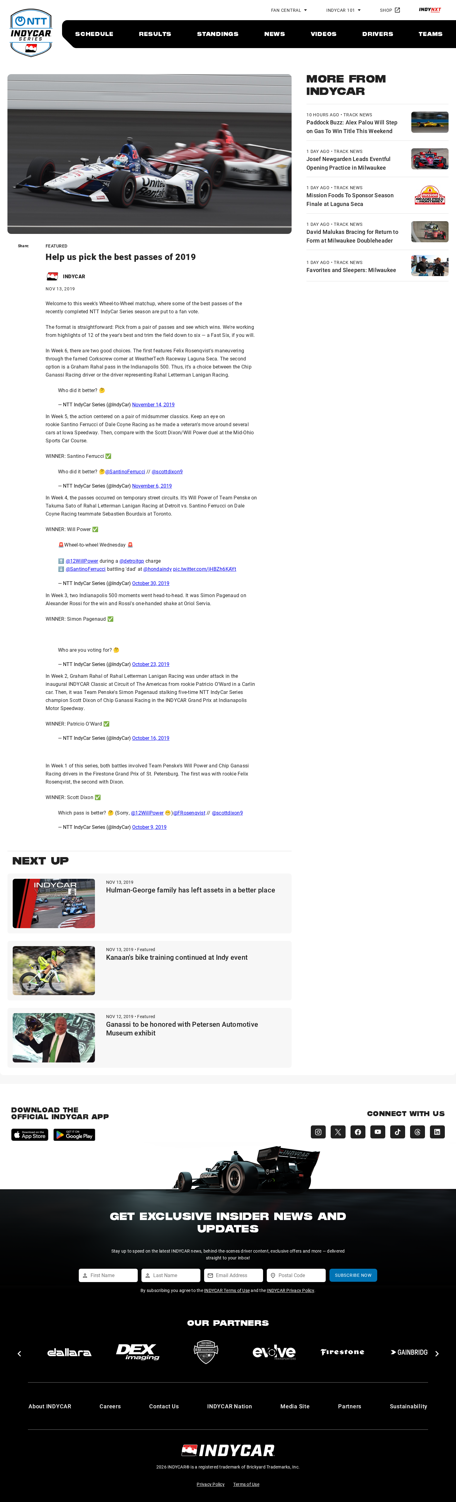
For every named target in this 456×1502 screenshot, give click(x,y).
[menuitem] (94, 34)
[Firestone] (342, 1352)
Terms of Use (246, 1484)
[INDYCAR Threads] (417, 1131)
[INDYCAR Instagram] (318, 1131)
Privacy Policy (211, 1484)
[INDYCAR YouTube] (377, 1131)
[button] (19, 1353)
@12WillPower (82, 560)
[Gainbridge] (410, 1352)
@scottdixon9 (167, 471)
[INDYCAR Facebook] (358, 1131)
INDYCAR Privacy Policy (290, 1290)
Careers (110, 1406)
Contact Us (164, 1406)
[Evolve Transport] (274, 1352)
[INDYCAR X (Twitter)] (338, 1131)
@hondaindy (157, 568)
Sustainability (409, 1406)
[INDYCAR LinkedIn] (437, 1131)
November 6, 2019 (152, 485)
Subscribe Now (353, 1275)
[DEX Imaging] (137, 1352)
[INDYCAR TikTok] (397, 1131)
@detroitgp (131, 560)
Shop (386, 10)
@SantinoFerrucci (125, 471)
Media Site (295, 1406)
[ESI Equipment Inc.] (206, 1352)
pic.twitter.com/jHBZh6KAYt (204, 568)
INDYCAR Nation (229, 1406)
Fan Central (286, 10)
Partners (349, 1406)
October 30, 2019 (150, 583)
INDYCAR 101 (340, 10)
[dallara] (69, 1352)
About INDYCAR (50, 1406)
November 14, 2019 (153, 404)
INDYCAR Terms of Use (227, 1290)
